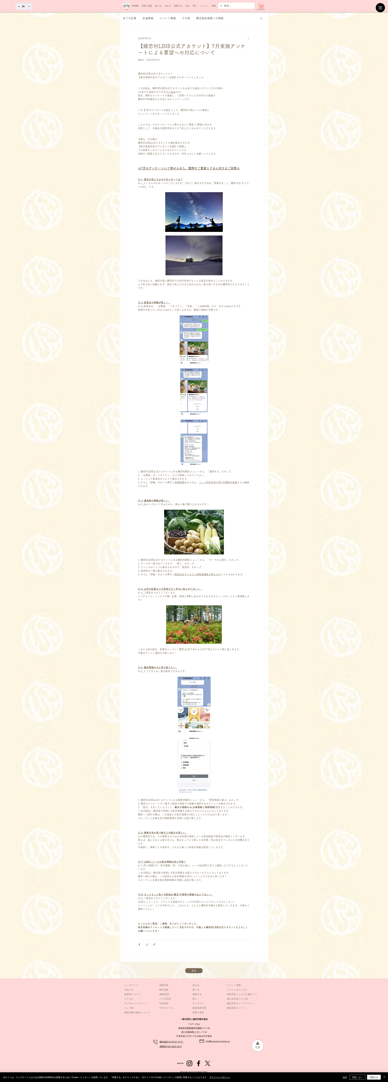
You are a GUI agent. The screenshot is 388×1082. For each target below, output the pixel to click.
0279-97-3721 (176, 1041)
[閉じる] (384, 1077)
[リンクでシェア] (154, 944)
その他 (186, 18)
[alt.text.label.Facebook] (198, 1063)
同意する (374, 1077)
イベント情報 (167, 18)
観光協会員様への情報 (209, 18)
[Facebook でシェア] (139, 944)
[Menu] (380, 7)
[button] (204, 6)
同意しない (357, 1077)
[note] (180, 1063)
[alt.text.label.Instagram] (189, 1063)
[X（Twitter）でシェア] (146, 944)
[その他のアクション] (248, 38)
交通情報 (147, 18)
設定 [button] (345, 1077)
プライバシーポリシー (219, 1077)
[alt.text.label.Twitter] (207, 1063)
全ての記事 (129, 18)
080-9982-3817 (174, 1046)
